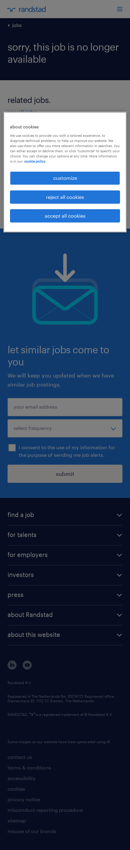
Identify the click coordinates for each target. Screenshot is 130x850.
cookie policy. (35, 161)
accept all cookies (65, 216)
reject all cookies (65, 197)
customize (65, 178)
